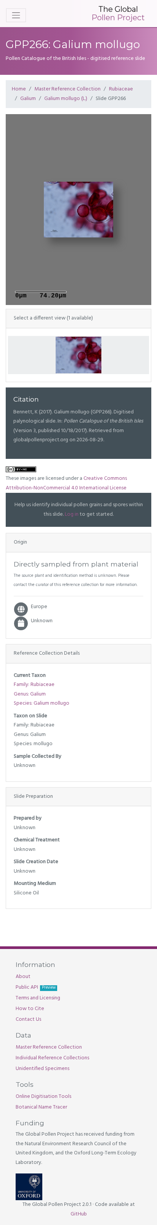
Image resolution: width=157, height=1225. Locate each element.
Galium (28, 98)
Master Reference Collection (67, 89)
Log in (71, 514)
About (23, 976)
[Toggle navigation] (16, 15)
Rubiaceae (121, 89)
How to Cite (30, 1008)
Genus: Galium (30, 694)
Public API (35, 987)
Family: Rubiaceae (34, 684)
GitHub (78, 1214)
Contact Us (28, 1019)
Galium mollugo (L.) (65, 98)
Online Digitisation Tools (43, 1096)
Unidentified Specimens (42, 1068)
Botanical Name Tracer (41, 1107)
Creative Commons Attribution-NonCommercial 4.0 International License (66, 483)
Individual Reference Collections (52, 1058)
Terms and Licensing (38, 998)
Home (19, 89)
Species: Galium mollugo (41, 703)
